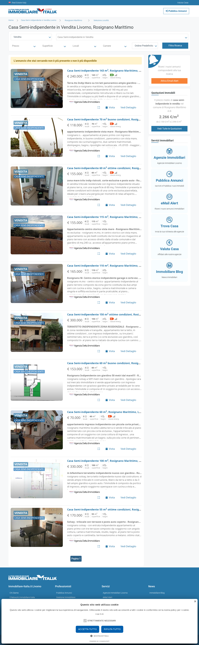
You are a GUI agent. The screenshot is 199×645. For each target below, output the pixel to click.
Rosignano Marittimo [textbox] (73, 20)
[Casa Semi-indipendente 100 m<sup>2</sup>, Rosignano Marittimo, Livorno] (37, 478)
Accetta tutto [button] (87, 629)
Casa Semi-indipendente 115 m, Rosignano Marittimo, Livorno (108, 217)
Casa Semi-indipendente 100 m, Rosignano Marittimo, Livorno (108, 461)
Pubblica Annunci (177, 11)
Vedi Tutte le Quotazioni (169, 128)
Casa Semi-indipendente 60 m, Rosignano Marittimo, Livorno (107, 412)
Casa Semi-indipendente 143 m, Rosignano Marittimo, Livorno (108, 70)
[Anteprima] (99, 107)
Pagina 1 (76, 558)
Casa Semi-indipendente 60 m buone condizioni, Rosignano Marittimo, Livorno (118, 363)
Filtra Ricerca (175, 45)
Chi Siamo (14, 593)
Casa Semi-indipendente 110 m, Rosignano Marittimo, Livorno (108, 265)
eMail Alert (107, 597)
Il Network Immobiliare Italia (22, 597)
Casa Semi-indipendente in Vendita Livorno (38, 20)
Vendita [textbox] (17, 37)
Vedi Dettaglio (128, 107)
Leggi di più (99, 614)
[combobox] (74, 20)
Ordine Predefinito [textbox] (144, 45)
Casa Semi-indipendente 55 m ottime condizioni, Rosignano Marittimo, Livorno (119, 509)
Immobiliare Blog (157, 593)
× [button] (195, 601)
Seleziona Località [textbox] (101, 20)
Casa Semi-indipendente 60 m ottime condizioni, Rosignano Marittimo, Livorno (119, 168)
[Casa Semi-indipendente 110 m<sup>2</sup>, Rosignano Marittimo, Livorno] (37, 283)
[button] (85, 620)
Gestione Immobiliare (65, 597)
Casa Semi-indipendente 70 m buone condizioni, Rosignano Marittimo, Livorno (118, 119)
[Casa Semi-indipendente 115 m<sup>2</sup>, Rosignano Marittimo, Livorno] (37, 234)
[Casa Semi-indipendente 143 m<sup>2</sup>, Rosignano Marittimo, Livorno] (37, 88)
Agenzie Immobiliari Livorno (115, 593)
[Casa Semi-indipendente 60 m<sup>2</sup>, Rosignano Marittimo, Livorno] (37, 429)
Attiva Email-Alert (169, 80)
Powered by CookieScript (100, 641)
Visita (112, 107)
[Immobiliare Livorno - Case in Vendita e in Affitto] (32, 10)
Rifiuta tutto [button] (112, 629)
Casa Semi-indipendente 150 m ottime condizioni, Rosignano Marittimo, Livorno (119, 314)
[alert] (99, 621)
